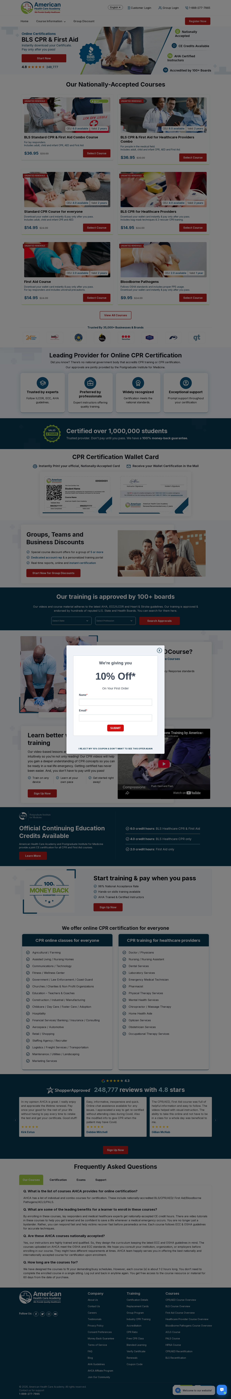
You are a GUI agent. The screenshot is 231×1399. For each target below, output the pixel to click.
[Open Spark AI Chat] (222, 1390)
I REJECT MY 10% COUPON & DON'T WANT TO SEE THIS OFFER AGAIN (115, 748)
